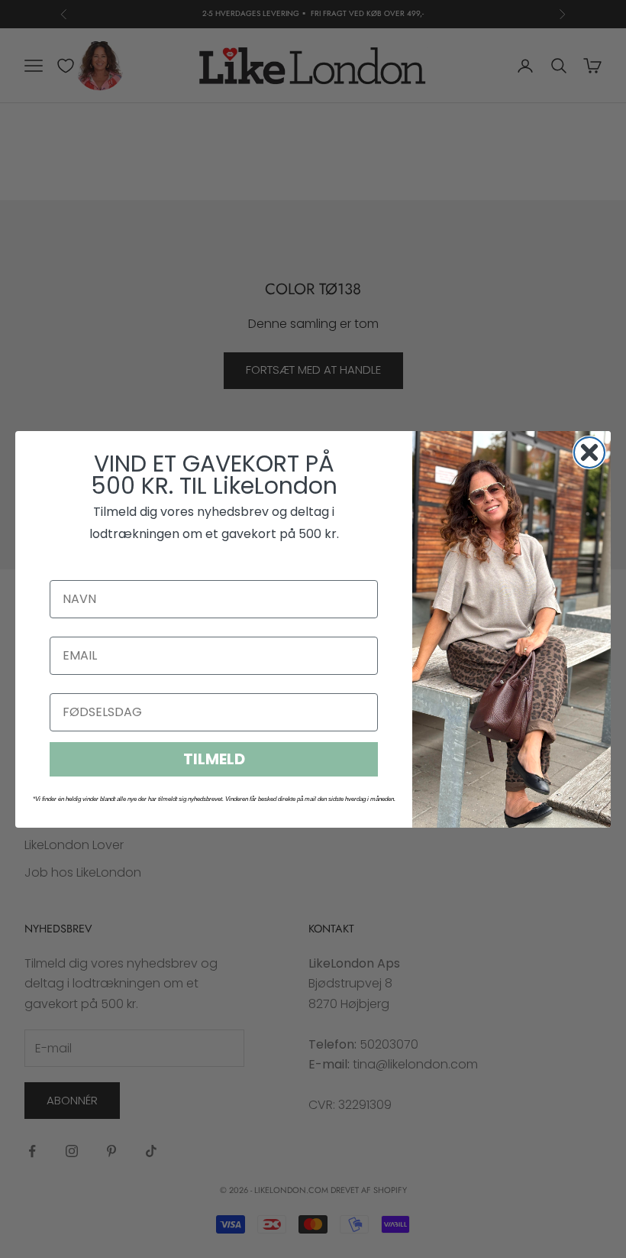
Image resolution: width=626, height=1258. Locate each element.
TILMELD (214, 759)
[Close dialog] (589, 452)
